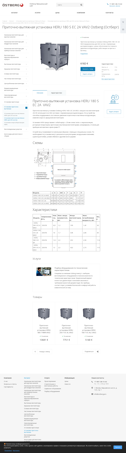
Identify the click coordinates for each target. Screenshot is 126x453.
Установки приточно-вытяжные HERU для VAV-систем (14, 119)
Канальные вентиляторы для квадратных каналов (14, 43)
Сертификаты (8, 387)
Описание (40, 93)
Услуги (37, 13)
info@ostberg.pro (100, 394)
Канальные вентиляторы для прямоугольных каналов (14, 49)
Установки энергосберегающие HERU (14, 123)
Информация (70, 378)
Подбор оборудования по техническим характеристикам (71, 269)
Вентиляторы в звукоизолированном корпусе (11, 57)
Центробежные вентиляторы (14, 83)
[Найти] (81, 5)
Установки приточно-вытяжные (11, 108)
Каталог (14, 13)
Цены (57, 13)
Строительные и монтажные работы (51, 385)
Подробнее (8, 450)
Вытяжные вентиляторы (12, 64)
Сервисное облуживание (52, 389)
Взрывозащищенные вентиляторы (11, 89)
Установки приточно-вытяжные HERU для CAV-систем (14, 114)
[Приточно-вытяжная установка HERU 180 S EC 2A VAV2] (54, 56)
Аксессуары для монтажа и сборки (13, 135)
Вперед (98, 297)
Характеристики (56, 93)
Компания (81, 13)
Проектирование (50, 381)
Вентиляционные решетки (13, 129)
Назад (93, 297)
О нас (6, 381)
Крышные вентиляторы (12, 69)
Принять (117, 447)
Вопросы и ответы (10, 384)
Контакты (109, 13)
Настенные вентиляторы (12, 79)
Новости (67, 384)
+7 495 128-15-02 (115, 4)
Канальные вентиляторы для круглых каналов (14, 36)
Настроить (16, 450)
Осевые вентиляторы (11, 74)
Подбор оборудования (52, 391)
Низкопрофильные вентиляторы (10, 96)
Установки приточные (11, 102)
